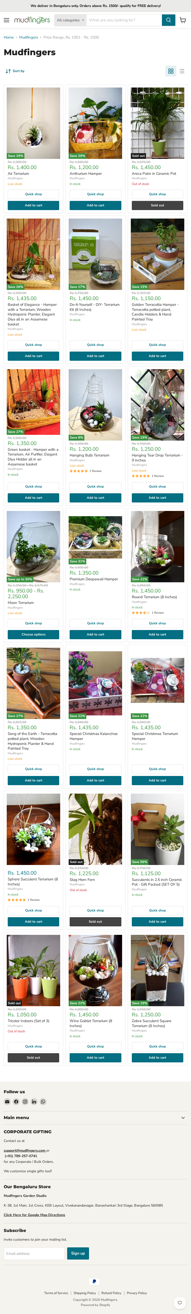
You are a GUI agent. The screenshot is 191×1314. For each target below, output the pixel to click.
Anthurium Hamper (86, 173)
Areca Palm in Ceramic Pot (154, 173)
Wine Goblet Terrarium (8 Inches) (91, 1023)
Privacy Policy (137, 1293)
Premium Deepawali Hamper (94, 579)
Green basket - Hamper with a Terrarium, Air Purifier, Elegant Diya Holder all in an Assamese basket (33, 457)
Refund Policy (111, 1293)
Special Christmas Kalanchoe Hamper (94, 736)
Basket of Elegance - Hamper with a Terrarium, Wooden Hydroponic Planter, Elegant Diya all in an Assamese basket (32, 314)
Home (9, 37)
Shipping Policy (85, 1293)
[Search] (168, 20)
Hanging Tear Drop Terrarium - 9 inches (157, 458)
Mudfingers (28, 37)
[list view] (181, 71)
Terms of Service (56, 1293)
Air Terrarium (18, 173)
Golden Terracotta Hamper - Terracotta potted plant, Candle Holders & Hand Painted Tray (155, 312)
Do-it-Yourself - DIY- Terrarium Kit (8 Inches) (95, 307)
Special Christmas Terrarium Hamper (155, 736)
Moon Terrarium (21, 602)
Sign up (78, 1253)
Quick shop (33, 194)
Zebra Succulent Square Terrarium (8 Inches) (151, 1023)
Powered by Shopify (95, 1305)
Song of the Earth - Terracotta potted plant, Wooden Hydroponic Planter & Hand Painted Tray (32, 741)
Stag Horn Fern (82, 879)
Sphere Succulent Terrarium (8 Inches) (33, 882)
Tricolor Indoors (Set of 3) (28, 1020)
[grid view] (170, 71)
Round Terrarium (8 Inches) (154, 596)
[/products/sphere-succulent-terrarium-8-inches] (33, 829)
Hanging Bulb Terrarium (89, 455)
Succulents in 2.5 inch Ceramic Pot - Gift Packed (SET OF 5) (157, 882)
